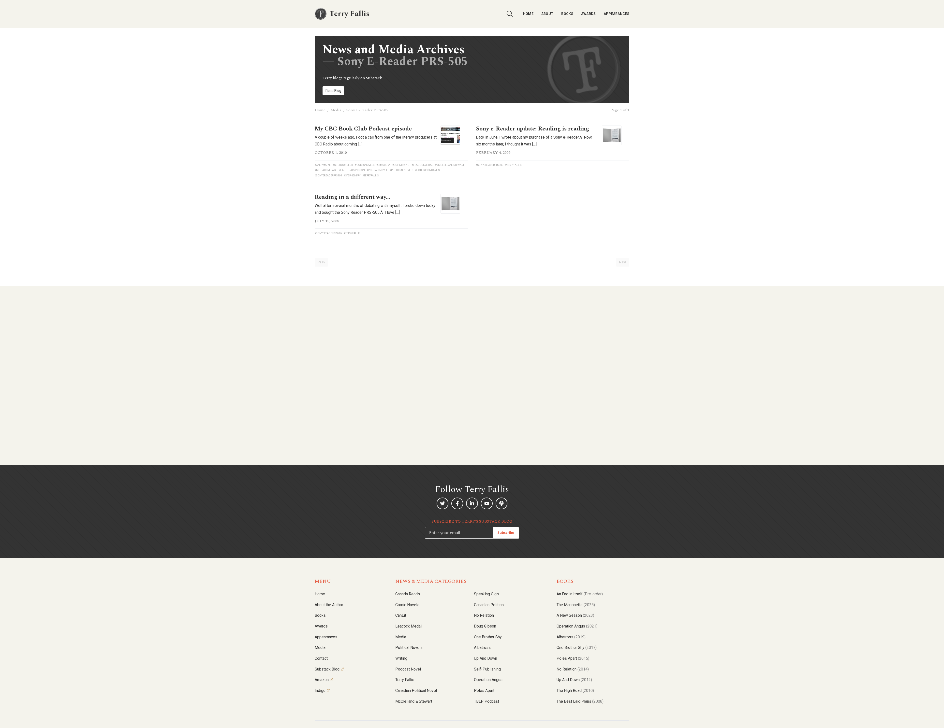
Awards (588, 14)
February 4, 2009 (493, 153)
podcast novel (408, 669)
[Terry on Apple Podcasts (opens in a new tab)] (501, 503)
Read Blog (333, 91)
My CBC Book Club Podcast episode (363, 128)
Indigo (320, 690)
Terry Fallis (404, 679)
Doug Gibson (485, 626)
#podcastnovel (377, 170)
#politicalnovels (401, 170)
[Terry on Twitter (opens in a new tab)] (442, 503)
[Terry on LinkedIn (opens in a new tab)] (472, 503)
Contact (321, 658)
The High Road (575, 690)
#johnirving (401, 165)
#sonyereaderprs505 (328, 175)
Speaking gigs (486, 594)
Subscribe (506, 532)
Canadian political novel (416, 690)
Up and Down (485, 658)
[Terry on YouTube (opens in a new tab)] (487, 503)
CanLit (400, 615)
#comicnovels (364, 165)
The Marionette (576, 604)
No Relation (484, 615)
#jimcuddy (383, 165)
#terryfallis (370, 175)
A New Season (575, 615)
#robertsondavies (427, 170)
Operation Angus (488, 679)
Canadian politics (489, 604)
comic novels (407, 604)
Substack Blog (327, 669)
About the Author (329, 604)
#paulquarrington (352, 170)
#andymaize (323, 165)
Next (622, 262)
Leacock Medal (408, 626)
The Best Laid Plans (580, 701)
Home (528, 14)
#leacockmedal (422, 165)
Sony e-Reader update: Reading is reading (532, 128)
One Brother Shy (488, 637)
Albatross (482, 647)
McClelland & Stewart (413, 701)
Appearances (616, 14)
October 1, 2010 (331, 153)
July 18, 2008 (327, 221)
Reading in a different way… (352, 197)
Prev (321, 262)
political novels (409, 647)
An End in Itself (580, 594)
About (547, 14)
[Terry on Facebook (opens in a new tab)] (457, 503)
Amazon (322, 679)
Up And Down (574, 679)
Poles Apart (484, 690)
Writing (401, 658)
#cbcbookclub (343, 165)
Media (335, 110)
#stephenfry (352, 175)
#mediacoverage (326, 170)
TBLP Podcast (486, 701)
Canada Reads (407, 594)
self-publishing (487, 669)
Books (567, 14)
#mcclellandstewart (449, 165)
